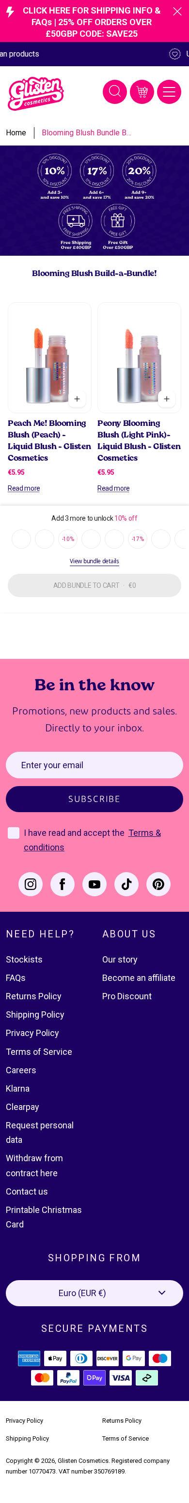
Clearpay (22, 1107)
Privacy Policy (32, 1033)
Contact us (27, 1191)
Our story (120, 959)
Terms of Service (39, 1052)
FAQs (16, 978)
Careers (21, 1070)
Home (16, 132)
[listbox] (94, 1293)
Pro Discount (127, 996)
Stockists (24, 959)
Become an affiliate (138, 978)
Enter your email (52, 765)
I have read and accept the (75, 833)
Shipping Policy (35, 1014)
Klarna (18, 1088)
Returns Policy (34, 996)
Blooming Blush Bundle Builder (88, 132)
